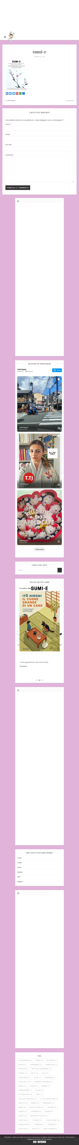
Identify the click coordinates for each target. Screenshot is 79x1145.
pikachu (23, 1111)
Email (7, 134)
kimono (46, 1086)
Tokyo (19, 858)
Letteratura (25, 1094)
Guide (37, 1077)
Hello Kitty (25, 1081)
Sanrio (23, 1116)
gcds (45, 1073)
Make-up (23, 1103)
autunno (52, 1060)
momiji (35, 1103)
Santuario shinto (39, 1116)
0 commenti (70, 100)
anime (39, 1060)
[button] (36, 680)
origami (52, 1107)
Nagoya (20, 872)
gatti (34, 1073)
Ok (35, 1142)
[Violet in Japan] (11, 37)
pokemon (36, 1111)
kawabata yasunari (44, 1081)
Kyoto (19, 867)
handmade (50, 1077)
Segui (58, 370)
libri (39, 1094)
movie (22, 1107)
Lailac (39, 1090)
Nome (8, 124)
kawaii (22, 1086)
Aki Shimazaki (25, 1060)
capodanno (36, 1064)
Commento (9, 155)
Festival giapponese (41, 1069)
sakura (49, 1111)
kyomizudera (25, 1090)
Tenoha (52, 1124)
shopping (24, 1120)
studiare (37, 1120)
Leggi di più (41, 1142)
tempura (39, 1124)
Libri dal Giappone (28, 1099)
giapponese (24, 1077)
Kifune (34, 1086)
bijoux (22, 1064)
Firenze (23, 1073)
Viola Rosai (11, 100)
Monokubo (48, 1103)
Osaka (19, 862)
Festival (23, 1069)
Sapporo (20, 881)
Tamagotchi (25, 1124)
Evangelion (51, 1064)
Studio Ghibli (53, 1120)
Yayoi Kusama (50, 1128)
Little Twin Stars (49, 1099)
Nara (19, 877)
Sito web (8, 145)
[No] (76, 1140)
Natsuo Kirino (37, 1107)
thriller (23, 1128)
